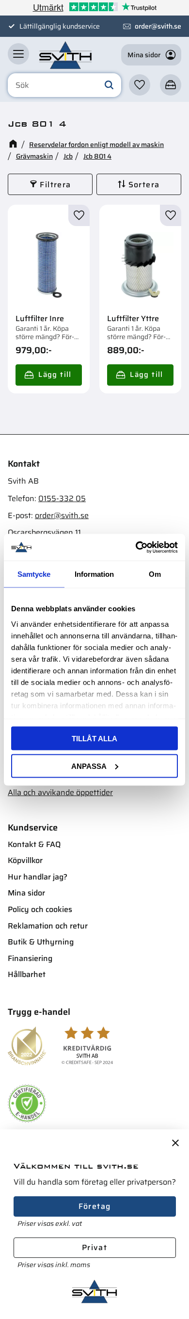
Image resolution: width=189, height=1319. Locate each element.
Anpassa (89, 766)
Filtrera (55, 185)
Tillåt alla (94, 738)
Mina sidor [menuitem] (26, 893)
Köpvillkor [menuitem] (25, 860)
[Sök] (109, 85)
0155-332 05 (62, 498)
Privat (94, 1247)
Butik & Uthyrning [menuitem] (41, 942)
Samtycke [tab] (33, 574)
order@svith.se (158, 26)
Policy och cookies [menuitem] (40, 909)
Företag (95, 1206)
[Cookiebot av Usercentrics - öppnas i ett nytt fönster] (136, 547)
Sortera (144, 185)
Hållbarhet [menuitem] (27, 974)
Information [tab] (94, 574)
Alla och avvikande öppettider (60, 792)
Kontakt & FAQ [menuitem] (34, 844)
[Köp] (49, 375)
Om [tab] (155, 574)
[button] (18, 54)
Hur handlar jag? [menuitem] (37, 877)
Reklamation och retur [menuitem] (48, 926)
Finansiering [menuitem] (30, 958)
